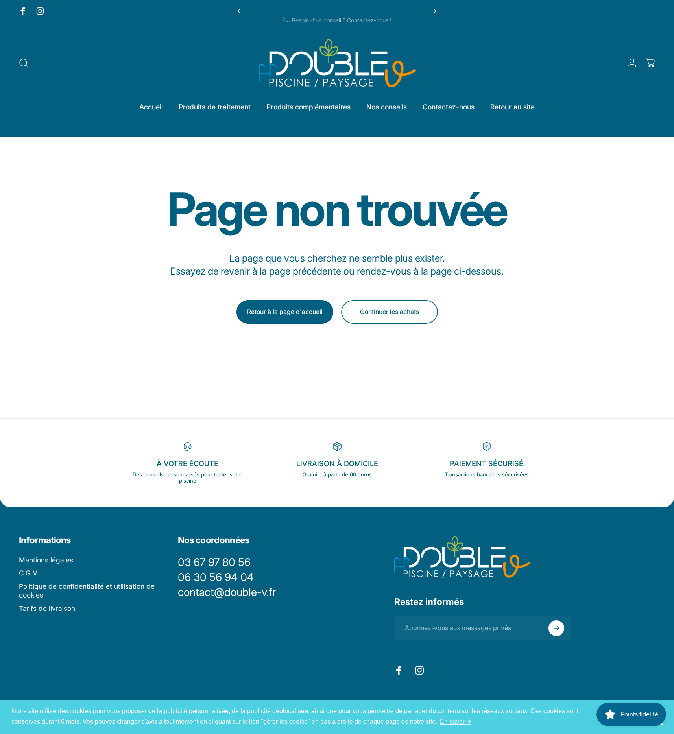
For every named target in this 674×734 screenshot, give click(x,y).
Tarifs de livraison (47, 608)
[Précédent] (240, 11)
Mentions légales (46, 560)
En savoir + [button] (455, 721)
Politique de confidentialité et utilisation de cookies (87, 590)
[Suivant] (433, 11)
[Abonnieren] (556, 628)
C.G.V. (29, 573)
